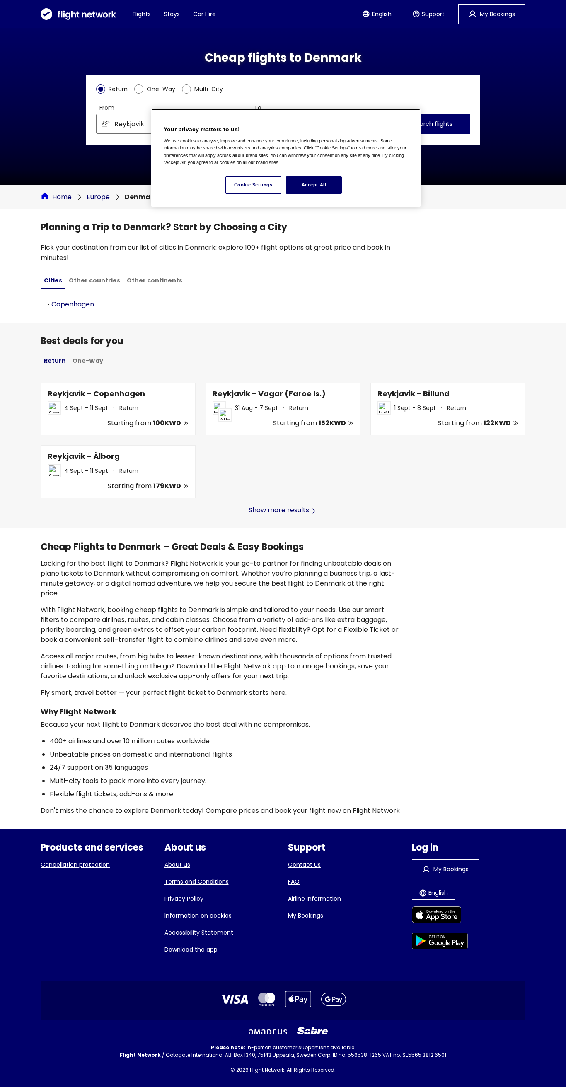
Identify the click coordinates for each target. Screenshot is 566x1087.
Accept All (314, 184)
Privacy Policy (183, 898)
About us (177, 864)
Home (62, 197)
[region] (286, 158)
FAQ (294, 881)
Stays (172, 14)
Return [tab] (55, 361)
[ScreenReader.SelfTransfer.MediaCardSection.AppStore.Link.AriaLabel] (440, 916)
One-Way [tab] (88, 361)
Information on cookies (198, 915)
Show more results (279, 510)
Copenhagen (72, 304)
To (257, 108)
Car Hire (204, 14)
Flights (142, 14)
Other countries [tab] (94, 280)
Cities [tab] (53, 280)
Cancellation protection (75, 864)
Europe (98, 197)
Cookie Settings (253, 184)
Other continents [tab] (154, 280)
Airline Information (314, 898)
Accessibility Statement (198, 932)
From (106, 108)
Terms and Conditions (196, 881)
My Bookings (305, 915)
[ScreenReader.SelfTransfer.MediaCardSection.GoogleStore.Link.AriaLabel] (440, 942)
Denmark (141, 197)
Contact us (304, 864)
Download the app (191, 949)
